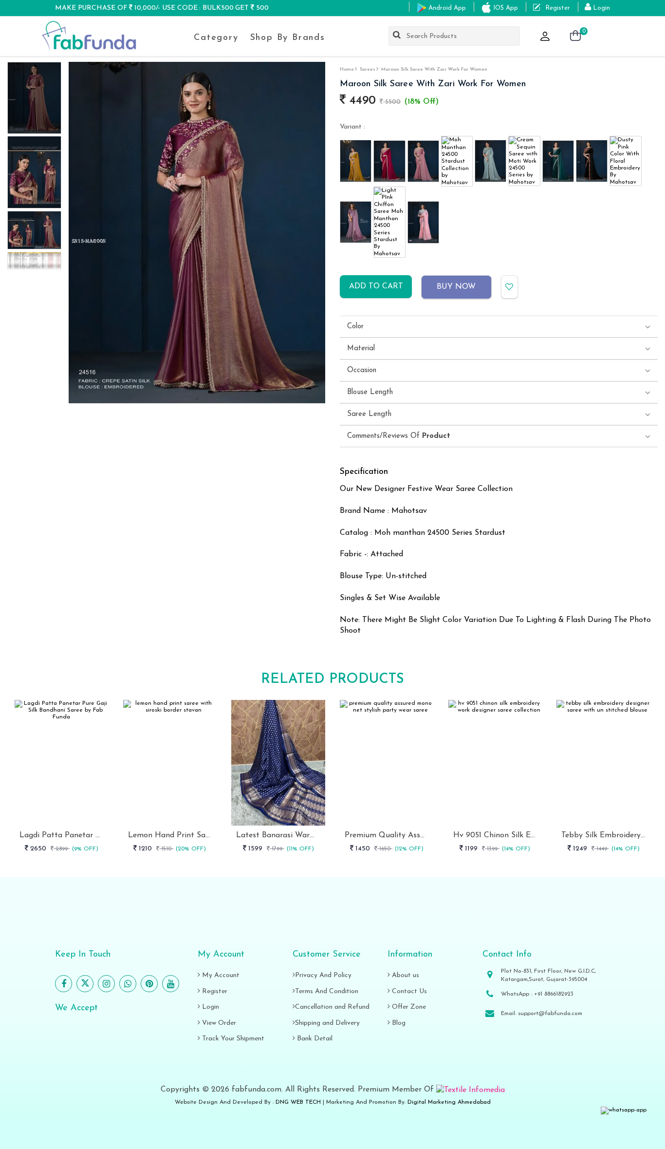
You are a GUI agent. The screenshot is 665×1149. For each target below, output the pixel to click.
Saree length (369, 414)
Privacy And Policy (323, 975)
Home (347, 69)
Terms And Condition (326, 991)
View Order (218, 1023)
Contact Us (408, 991)
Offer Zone (408, 1007)
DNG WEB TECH (298, 1102)
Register (213, 991)
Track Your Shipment (232, 1038)
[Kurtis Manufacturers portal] (470, 1089)
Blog (398, 1023)
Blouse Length (370, 392)
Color (355, 326)
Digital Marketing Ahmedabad (449, 1102)
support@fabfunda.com (550, 1014)
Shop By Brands (287, 38)
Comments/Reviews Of (398, 436)
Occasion (361, 370)
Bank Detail (313, 1038)
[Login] (546, 37)
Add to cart (376, 286)
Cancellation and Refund (332, 1007)
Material (361, 348)
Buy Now (456, 287)
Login (209, 1007)
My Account (220, 975)
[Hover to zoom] (197, 232)
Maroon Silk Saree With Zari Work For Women (434, 69)
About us (404, 975)
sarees (367, 69)
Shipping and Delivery (327, 1023)
